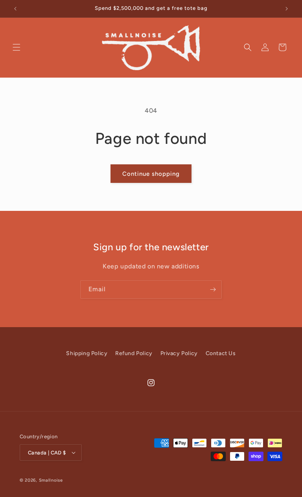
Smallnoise (51, 480)
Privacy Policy (179, 353)
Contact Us (221, 353)
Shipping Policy (86, 353)
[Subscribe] (212, 289)
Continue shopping (151, 173)
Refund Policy (134, 353)
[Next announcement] (286, 8)
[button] (16, 47)
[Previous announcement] (15, 8)
